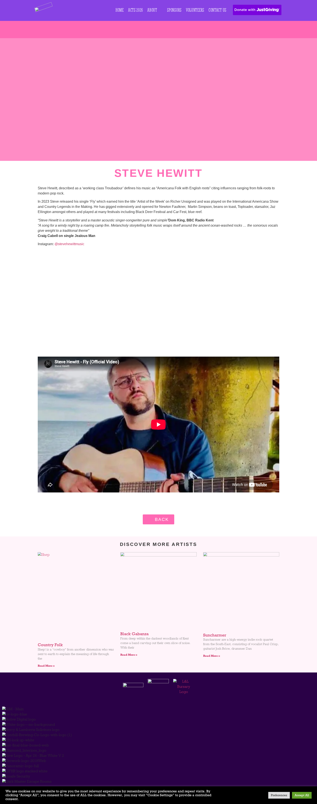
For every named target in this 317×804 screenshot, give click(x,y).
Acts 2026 (135, 10)
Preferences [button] (279, 795)
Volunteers (195, 10)
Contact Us (217, 10)
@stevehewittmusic (69, 244)
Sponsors (174, 10)
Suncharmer (214, 635)
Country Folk (50, 644)
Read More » (46, 666)
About (152, 10)
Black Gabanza (134, 633)
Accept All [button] (302, 795)
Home (120, 10)
